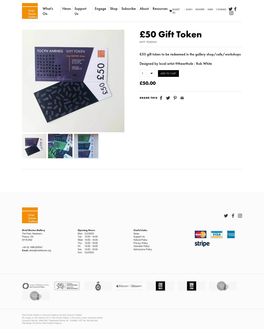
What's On (48, 11)
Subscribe (128, 8)
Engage (100, 8)
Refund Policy (140, 239)
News (66, 8)
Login (189, 9)
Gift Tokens (148, 42)
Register (200, 9)
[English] (30, 11)
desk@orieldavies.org (40, 250)
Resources (160, 8)
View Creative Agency (52, 322)
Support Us (80, 11)
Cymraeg (221, 9)
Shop (114, 8)
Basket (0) (176, 11)
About (144, 8)
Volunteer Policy (142, 246)
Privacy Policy (141, 242)
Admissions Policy (143, 249)
